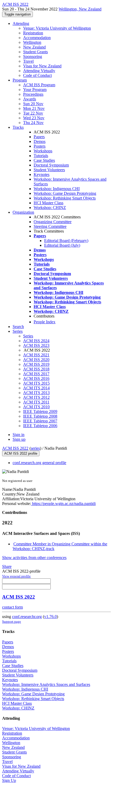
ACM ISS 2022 (15, 448)
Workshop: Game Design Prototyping (65, 193)
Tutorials (41, 155)
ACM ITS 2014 (36, 388)
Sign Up (9, 780)
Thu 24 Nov (33, 122)
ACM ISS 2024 (36, 340)
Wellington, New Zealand (80, 9)
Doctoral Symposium (51, 165)
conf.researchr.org (27, 616)
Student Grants (35, 52)
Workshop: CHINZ (50, 207)
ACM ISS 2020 (36, 359)
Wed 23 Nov (33, 118)
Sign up (19, 439)
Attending (21, 23)
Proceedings (33, 94)
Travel (28, 61)
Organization (23, 212)
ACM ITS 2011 (36, 402)
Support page (11, 621)
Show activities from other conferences (34, 557)
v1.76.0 (50, 616)
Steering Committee (50, 226)
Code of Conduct (37, 75)
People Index (44, 322)
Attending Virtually (39, 70)
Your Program (35, 89)
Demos (39, 141)
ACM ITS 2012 (36, 397)
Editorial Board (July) (62, 245)
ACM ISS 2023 (36, 345)
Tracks (18, 127)
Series (28, 336)
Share (7, 566)
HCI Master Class (48, 203)
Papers (39, 137)
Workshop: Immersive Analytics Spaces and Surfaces (46, 684)
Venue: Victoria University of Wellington (57, 28)
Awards (29, 99)
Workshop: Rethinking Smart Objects (65, 198)
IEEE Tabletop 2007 (40, 421)
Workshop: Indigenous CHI (57, 188)
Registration (33, 33)
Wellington (32, 42)
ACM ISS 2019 (36, 364)
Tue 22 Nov (33, 113)
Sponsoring (32, 56)
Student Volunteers (49, 170)
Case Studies (44, 160)
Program (20, 80)
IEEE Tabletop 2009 (40, 411)
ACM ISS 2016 (36, 378)
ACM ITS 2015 (36, 383)
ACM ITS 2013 (36, 392)
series (35, 448)
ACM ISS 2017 (36, 374)
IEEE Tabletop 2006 (40, 425)
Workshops (43, 151)
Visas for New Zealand (42, 66)
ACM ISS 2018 (36, 369)
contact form (12, 607)
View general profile (16, 576)
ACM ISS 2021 (36, 355)
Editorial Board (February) (66, 240)
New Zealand (34, 47)
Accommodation (37, 37)
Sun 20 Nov (33, 103)
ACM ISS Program (39, 85)
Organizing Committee (52, 221)
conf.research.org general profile (39, 462)
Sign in (18, 434)
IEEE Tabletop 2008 (40, 416)
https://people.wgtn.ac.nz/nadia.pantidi (63, 503)
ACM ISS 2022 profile (20, 453)
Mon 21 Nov (34, 108)
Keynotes (41, 174)
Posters (39, 146)
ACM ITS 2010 (36, 407)
